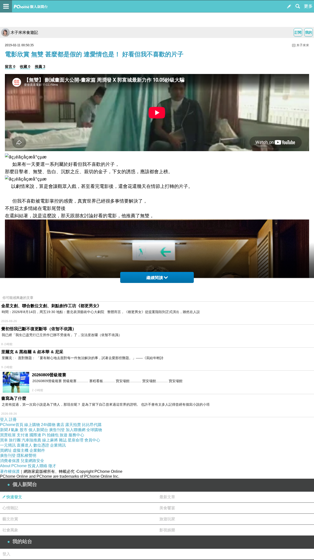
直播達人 (24, 445)
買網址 (6, 450)
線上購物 (32, 425)
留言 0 (10, 66)
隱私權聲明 (26, 455)
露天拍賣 (73, 425)
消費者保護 (10, 461)
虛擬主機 (20, 450)
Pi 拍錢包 (50, 435)
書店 (60, 425)
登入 (4, 419)
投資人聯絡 (37, 466)
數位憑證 (41, 445)
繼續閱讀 (154, 278)
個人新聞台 (38, 430)
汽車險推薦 (31, 440)
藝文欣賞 (10, 519)
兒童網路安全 (32, 461)
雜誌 (63, 440)
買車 (4, 440)
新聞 (4, 430)
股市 (23, 430)
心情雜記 (10, 508)
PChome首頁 (11, 425)
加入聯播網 (75, 430)
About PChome (13, 466)
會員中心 (92, 440)
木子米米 (302, 45)
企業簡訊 (58, 445)
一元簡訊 (8, 445)
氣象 (15, 430)
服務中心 (76, 435)
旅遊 (63, 435)
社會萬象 (10, 530)
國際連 (35, 435)
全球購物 (94, 430)
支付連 (22, 435)
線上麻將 (50, 440)
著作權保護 (10, 471)
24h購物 (48, 425)
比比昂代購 (92, 425)
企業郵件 (37, 450)
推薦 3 (40, 66)
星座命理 (75, 440)
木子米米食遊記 (24, 32)
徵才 (52, 466)
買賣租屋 (8, 435)
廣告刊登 (57, 430)
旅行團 (15, 440)
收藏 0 (25, 66)
